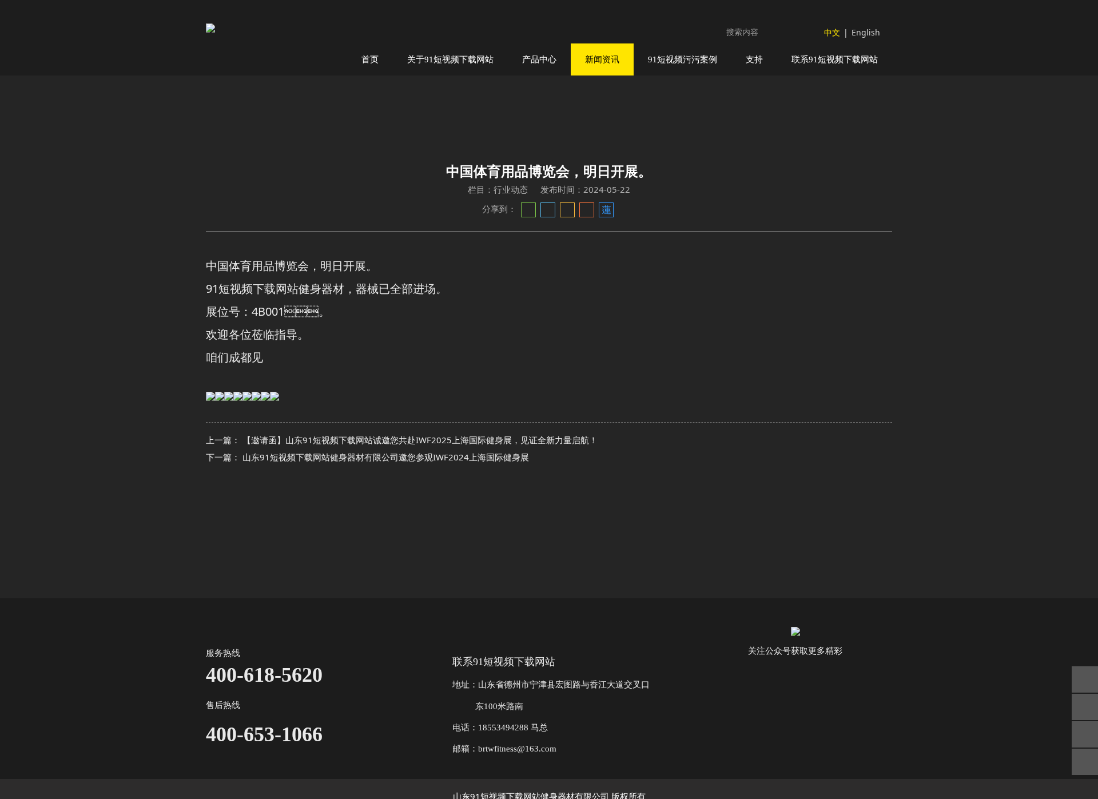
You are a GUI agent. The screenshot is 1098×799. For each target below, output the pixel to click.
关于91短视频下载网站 (450, 59)
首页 (370, 59)
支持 (754, 59)
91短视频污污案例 (682, 59)
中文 (832, 32)
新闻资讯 (602, 59)
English (866, 32)
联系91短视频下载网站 (834, 59)
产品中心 (539, 59)
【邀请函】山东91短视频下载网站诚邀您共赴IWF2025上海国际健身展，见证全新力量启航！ (420, 440)
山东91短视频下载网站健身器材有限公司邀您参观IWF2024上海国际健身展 (385, 457)
